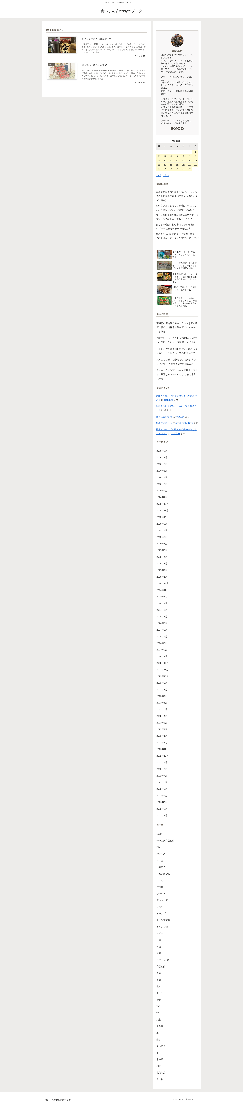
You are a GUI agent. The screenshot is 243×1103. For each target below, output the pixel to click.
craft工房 (177, 50)
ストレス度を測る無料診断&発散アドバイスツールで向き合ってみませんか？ (177, 217)
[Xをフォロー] (172, 128)
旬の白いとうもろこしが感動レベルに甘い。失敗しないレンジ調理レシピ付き (176, 207)
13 (183, 160)
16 (159, 164)
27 (183, 168)
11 (171, 160)
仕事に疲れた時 (164, 416)
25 (171, 168)
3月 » (166, 175)
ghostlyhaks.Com (184, 423)
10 (165, 160)
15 (195, 160)
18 (171, 164)
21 (189, 164)
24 (165, 168)
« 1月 (158, 175)
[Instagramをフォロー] (175, 128)
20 (183, 164)
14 (189, 160)
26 (177, 168)
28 (189, 168)
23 (159, 168)
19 (177, 164)
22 (195, 164)
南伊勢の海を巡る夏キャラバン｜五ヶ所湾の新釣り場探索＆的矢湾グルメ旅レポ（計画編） (176, 196)
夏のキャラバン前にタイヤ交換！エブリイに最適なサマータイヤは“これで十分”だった (177, 238)
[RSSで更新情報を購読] (182, 128)
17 (165, 164)
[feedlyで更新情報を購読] (178, 128)
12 (177, 160)
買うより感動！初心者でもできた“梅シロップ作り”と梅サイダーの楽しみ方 (177, 226)
